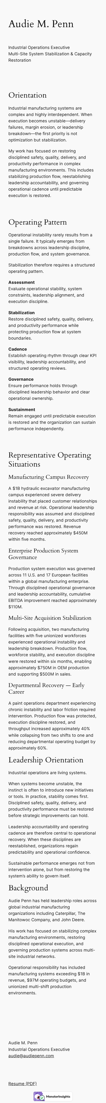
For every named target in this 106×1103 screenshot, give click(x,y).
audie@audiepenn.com (31, 1055)
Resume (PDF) (22, 1083)
